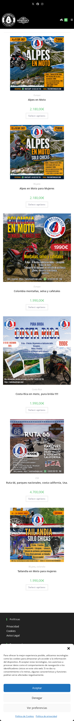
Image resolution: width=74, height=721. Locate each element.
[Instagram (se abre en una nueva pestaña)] (41, 4)
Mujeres (36, 183)
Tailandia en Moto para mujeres (37, 571)
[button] (68, 648)
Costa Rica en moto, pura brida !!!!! (37, 394)
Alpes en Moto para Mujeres (37, 188)
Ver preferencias (37, 708)
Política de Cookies (24, 716)
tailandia (41, 566)
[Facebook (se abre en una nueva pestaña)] (37, 4)
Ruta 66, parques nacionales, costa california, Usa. (37, 482)
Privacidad (12, 626)
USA (37, 478)
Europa (37, 95)
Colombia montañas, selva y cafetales (37, 291)
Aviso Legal (13, 635)
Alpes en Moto (37, 99)
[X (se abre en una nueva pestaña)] (33, 4)
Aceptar (37, 688)
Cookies (11, 631)
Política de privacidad (46, 716)
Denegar (37, 698)
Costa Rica (37, 389)
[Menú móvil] (71, 19)
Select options (36, 115)
